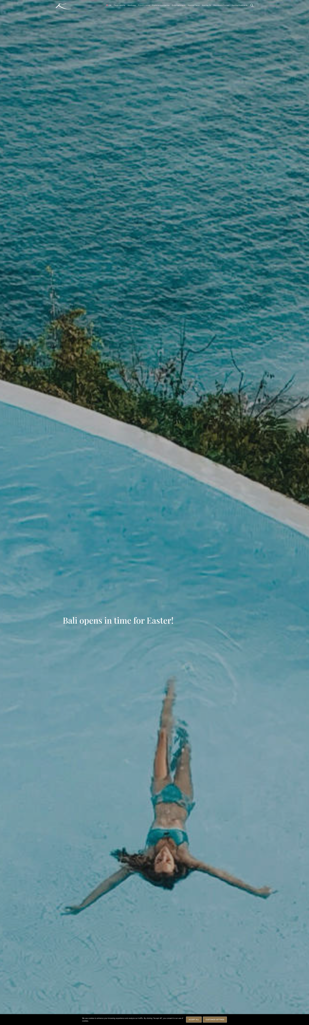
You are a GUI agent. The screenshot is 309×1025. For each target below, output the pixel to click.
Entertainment (178, 5)
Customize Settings (215, 1019)
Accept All (194, 1019)
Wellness (131, 5)
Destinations (119, 5)
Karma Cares (194, 5)
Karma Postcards (239, 5)
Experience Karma (160, 5)
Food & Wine (144, 5)
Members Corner (221, 5)
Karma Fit (206, 5)
